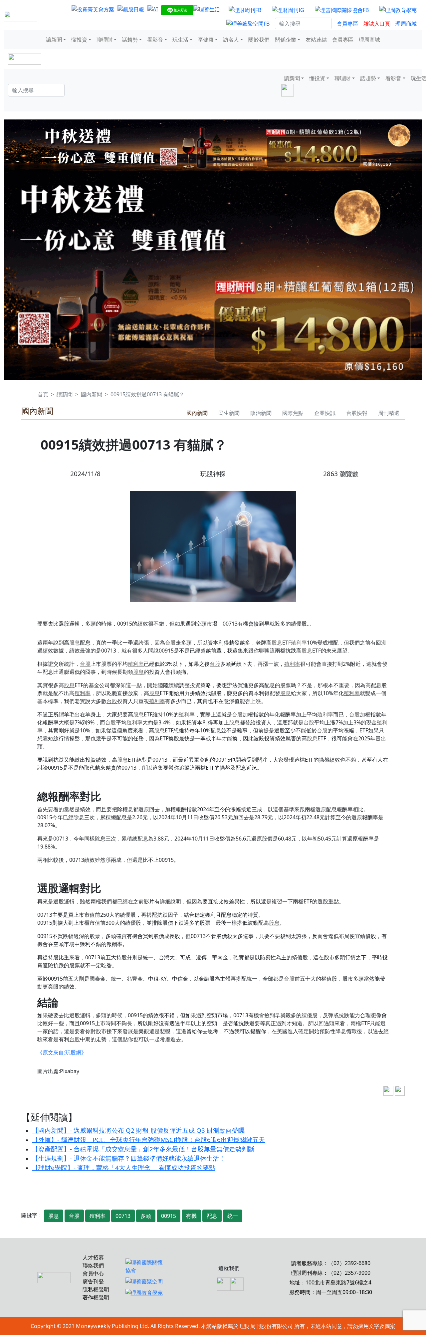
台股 (170, 642)
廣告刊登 (93, 1281)
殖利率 (299, 642)
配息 (212, 1216)
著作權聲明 (96, 1297)
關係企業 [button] (285, 39)
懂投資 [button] (79, 39)
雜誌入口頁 (376, 23)
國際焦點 (293, 413)
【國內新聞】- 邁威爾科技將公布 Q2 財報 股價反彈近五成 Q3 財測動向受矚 (138, 1130)
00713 (122, 1216)
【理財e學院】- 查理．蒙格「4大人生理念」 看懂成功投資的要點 (123, 1167)
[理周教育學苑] (398, 10)
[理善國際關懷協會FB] (342, 10)
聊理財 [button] (104, 39)
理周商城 (406, 23)
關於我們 (259, 39)
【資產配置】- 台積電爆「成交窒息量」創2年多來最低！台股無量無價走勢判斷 (143, 1149)
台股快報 (356, 413)
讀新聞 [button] (54, 39)
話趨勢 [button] (130, 39)
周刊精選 (388, 413)
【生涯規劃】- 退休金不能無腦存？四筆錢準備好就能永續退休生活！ (128, 1158)
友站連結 (316, 39)
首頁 (43, 394)
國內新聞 (91, 394)
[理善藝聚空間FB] (248, 24)
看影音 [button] (155, 39)
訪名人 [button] (231, 39)
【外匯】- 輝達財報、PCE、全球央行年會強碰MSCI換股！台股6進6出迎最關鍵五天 (148, 1139)
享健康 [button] (206, 39)
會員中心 (93, 1273)
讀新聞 (65, 394)
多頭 (145, 1216)
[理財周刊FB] (245, 10)
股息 (74, 642)
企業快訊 (324, 413)
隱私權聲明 (96, 1289)
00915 (168, 1216)
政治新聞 (261, 413)
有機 (191, 1216)
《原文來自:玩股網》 (62, 1052)
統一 (232, 1216)
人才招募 (93, 1257)
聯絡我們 (93, 1265)
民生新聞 (229, 413)
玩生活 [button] (180, 39)
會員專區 (347, 23)
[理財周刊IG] (288, 10)
